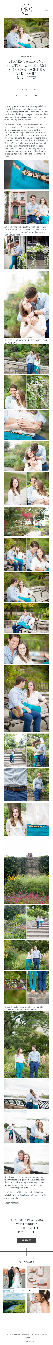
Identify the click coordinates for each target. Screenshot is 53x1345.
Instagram (38, 1195)
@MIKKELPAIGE (26, 1290)
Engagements (26, 56)
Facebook (24, 1195)
